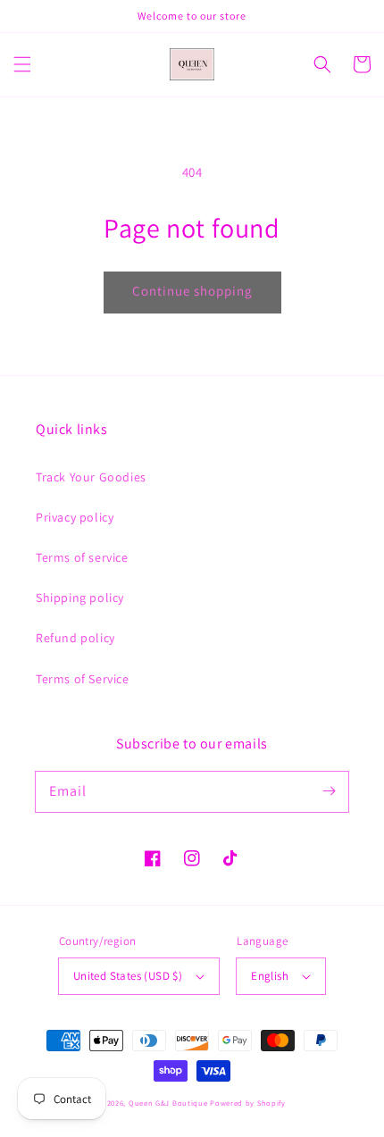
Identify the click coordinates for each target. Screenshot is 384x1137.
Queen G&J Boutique (168, 1103)
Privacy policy (74, 517)
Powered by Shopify (248, 1103)
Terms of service (82, 557)
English (269, 975)
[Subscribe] (328, 791)
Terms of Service (82, 679)
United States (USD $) (127, 975)
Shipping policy (80, 597)
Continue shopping (192, 290)
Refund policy (75, 638)
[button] (22, 64)
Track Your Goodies (91, 477)
